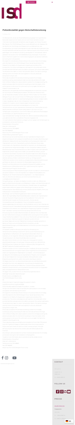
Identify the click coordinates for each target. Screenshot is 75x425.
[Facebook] (57, 391)
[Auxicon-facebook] (2, 358)
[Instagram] (62, 391)
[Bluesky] (65, 391)
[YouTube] (69, 391)
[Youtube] (14, 358)
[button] (62, 2)
